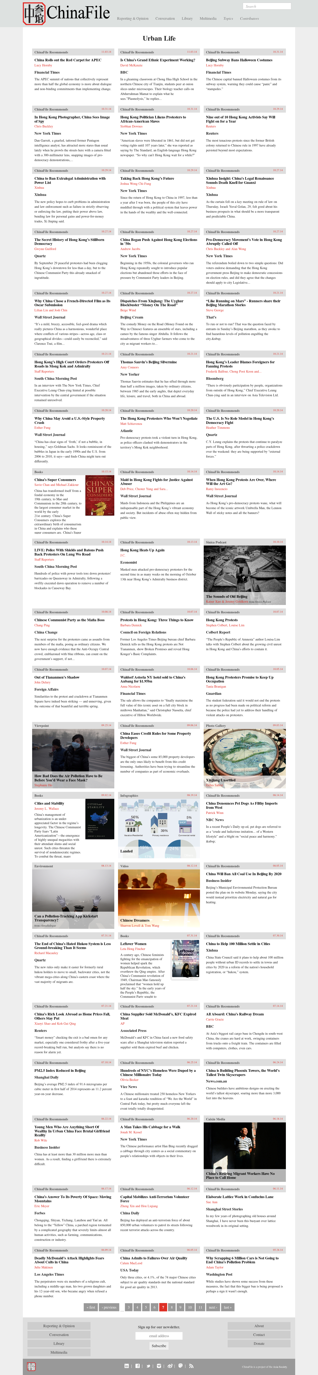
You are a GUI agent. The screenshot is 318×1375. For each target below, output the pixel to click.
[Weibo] (170, 1365)
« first (91, 1307)
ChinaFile (68, 14)
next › (213, 1307)
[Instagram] (159, 1365)
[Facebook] (137, 1365)
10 (190, 1307)
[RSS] (191, 1365)
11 (200, 1307)
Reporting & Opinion (133, 18)
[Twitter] (148, 1365)
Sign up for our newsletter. (159, 1326)
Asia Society (280, 1366)
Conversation (165, 18)
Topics (228, 18)
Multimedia (208, 18)
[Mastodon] (180, 1365)
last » (228, 1307)
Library (187, 18)
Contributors (249, 18)
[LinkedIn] (127, 1365)
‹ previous (109, 1307)
